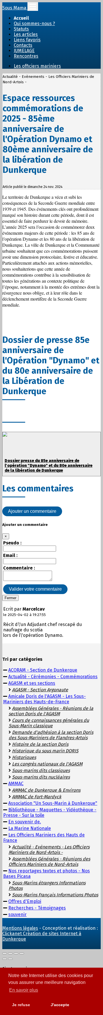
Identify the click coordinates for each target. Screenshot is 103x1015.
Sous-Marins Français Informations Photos (55, 895)
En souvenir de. (24, 821)
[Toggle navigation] (32, 6)
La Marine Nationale (29, 828)
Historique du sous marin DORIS (45, 750)
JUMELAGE (24, 50)
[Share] (10, 953)
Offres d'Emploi (24, 901)
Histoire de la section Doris (40, 744)
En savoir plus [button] (23, 990)
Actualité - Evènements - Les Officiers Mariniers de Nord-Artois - (49, 849)
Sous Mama (14, 8)
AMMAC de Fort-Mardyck (36, 796)
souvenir (17, 914)
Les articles (26, 34)
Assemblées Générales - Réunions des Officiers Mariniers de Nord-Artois (49, 861)
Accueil (21, 18)
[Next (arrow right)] (10, 959)
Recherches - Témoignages (37, 908)
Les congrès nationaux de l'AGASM (47, 764)
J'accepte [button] (60, 1004)
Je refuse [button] (21, 1004)
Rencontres (26, 56)
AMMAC (15, 783)
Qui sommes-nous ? (34, 23)
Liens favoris (27, 39)
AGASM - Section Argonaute (40, 689)
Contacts (23, 45)
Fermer (10, 598)
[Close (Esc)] (4, 953)
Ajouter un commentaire (32, 511)
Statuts (21, 29)
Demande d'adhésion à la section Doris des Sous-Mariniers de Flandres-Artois (51, 735)
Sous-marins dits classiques (41, 770)
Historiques (24, 757)
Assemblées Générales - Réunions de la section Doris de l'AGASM (51, 711)
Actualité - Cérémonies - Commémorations (53, 676)
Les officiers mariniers (37, 66)
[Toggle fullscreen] (16, 953)
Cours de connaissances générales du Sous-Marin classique (49, 723)
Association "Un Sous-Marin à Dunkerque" (52, 803)
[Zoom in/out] (21, 953)
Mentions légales (20, 928)
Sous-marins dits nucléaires (41, 777)
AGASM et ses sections (31, 683)
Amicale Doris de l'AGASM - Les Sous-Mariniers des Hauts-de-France (44, 699)
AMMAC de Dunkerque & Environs (46, 790)
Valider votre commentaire (35, 589)
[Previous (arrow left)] (4, 959)
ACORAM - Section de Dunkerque (42, 670)
